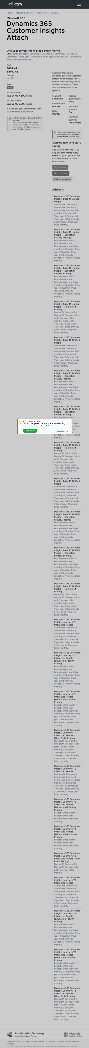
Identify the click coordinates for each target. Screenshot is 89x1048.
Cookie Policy (46, 426)
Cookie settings (62, 431)
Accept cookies (30, 430)
